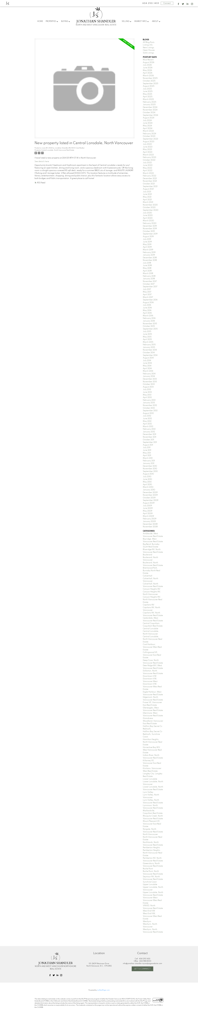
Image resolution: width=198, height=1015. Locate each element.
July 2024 (147, 120)
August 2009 (148, 503)
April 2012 (147, 424)
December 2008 (150, 524)
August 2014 (148, 358)
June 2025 (148, 91)
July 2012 (147, 416)
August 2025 (148, 86)
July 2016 (147, 305)
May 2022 (147, 168)
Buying (64, 21)
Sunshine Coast (150, 882)
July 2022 (147, 163)
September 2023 (150, 139)
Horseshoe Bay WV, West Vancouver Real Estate (152, 750)
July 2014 (147, 360)
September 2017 (150, 287)
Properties (51, 21)
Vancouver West (150, 898)
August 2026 (148, 62)
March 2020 (148, 221)
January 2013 (149, 403)
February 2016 (149, 318)
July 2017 (147, 289)
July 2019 (147, 239)
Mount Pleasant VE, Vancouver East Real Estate (152, 823)
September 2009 (150, 500)
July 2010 (147, 477)
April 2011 (147, 455)
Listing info (148, 45)
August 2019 (148, 236)
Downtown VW (149, 676)
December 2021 (150, 178)
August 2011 (148, 445)
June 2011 (147, 450)
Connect (167, 3)
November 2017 (150, 281)
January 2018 (149, 279)
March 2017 (148, 297)
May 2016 (147, 310)
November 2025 (150, 78)
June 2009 (148, 508)
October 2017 (149, 284)
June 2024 (147, 123)
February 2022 (149, 176)
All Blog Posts (148, 42)
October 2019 (149, 231)
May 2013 (147, 395)
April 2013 (147, 397)
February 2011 (149, 461)
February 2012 (149, 429)
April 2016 (147, 313)
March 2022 (148, 173)
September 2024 (150, 115)
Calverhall (147, 576)
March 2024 (148, 131)
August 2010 (148, 474)
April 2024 (147, 128)
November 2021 (150, 181)
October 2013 (149, 384)
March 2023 (148, 155)
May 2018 (147, 268)
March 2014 (148, 371)
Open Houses (149, 50)
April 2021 (147, 200)
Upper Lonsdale (150, 884)
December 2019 (150, 226)
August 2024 (148, 118)
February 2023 (149, 157)
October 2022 (149, 160)
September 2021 (150, 186)
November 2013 (150, 382)
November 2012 (150, 405)
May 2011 (147, 453)
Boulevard (147, 555)
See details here (42, 161)
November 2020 (150, 205)
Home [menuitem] (40, 21)
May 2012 (147, 421)
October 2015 (149, 326)
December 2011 (149, 434)
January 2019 (149, 255)
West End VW (149, 911)
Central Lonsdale (150, 629)
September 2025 (150, 84)
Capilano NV (148, 605)
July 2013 (147, 389)
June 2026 (147, 68)
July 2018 (147, 263)
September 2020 (150, 210)
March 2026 (148, 76)
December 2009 (150, 492)
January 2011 (148, 463)
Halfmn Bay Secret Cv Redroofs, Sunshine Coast (152, 734)
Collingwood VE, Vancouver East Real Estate (152, 655)
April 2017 (147, 295)
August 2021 (148, 189)
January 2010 (149, 490)
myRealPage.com (103, 990)
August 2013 (148, 387)
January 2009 (149, 521)
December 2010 (150, 466)
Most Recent (148, 60)
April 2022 (147, 171)
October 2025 (149, 81)
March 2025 (148, 99)
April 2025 (147, 97)
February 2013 (149, 400)
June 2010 (147, 479)
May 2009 (147, 511)
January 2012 (149, 432)
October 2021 (149, 184)
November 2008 (150, 527)
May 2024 (147, 126)
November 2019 (150, 229)
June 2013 (147, 392)
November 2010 (150, 469)
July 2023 (147, 144)
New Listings (148, 48)
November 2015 (150, 324)
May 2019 (147, 244)
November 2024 (150, 110)
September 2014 (150, 355)
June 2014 (147, 363)
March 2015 (148, 342)
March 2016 (148, 316)
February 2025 (149, 102)
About (155, 21)
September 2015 (150, 329)
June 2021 (147, 194)
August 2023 (148, 142)
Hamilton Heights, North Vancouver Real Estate (152, 742)
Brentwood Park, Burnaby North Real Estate (151, 570)
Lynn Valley (148, 792)
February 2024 (149, 134)
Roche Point (148, 869)
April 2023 (147, 152)
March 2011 (148, 458)
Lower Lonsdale (150, 779)
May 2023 (147, 149)
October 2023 (149, 136)
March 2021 (148, 202)
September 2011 (150, 442)
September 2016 (150, 300)
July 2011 (146, 447)
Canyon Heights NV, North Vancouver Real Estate (152, 599)
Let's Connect (142, 969)
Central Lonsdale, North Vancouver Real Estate (57, 150)
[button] (178, 4)
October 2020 (149, 207)
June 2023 (147, 147)
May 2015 (147, 337)
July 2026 (147, 65)
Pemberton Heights (151, 848)
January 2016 (149, 321)
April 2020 (148, 218)
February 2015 (149, 345)
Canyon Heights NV (151, 589)
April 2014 (147, 368)
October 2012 (149, 408)
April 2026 (147, 73)
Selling (125, 21)
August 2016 (148, 302)
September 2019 (150, 234)
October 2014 (149, 353)
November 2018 (150, 260)
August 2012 (148, 413)
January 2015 (149, 347)
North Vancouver (150, 834)
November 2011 (149, 437)
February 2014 (149, 374)
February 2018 (149, 276)
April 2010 (147, 484)
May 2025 (147, 94)
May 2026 (147, 70)
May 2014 (147, 366)
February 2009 (149, 519)
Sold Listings (148, 53)
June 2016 (147, 308)
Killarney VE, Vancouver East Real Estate (152, 763)
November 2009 (150, 495)
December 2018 (150, 258)
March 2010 (148, 487)
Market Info (140, 21)
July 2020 (147, 213)
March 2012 (148, 426)
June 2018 (147, 265)
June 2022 (147, 165)
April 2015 (147, 339)
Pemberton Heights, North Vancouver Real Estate (152, 852)
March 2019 (148, 250)
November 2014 (150, 350)
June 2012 (147, 419)
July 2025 (147, 89)
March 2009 (148, 516)
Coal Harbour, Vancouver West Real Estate (152, 647)
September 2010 (150, 471)
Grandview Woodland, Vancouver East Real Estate (153, 721)
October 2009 (149, 498)
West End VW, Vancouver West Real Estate (152, 916)
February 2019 (149, 252)
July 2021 (147, 192)
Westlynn (147, 921)
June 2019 (147, 242)
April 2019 (147, 247)
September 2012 (150, 411)
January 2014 (149, 376)
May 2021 (147, 197)
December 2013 (150, 379)
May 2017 (147, 292)
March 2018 (148, 273)
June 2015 (147, 334)
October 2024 (149, 112)
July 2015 (147, 331)
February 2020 (149, 223)
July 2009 (147, 506)
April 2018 (147, 271)
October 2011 (148, 440)
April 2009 (148, 513)
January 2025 (149, 105)
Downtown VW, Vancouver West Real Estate (152, 686)
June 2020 (148, 215)
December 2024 (150, 107)
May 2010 (147, 482)
